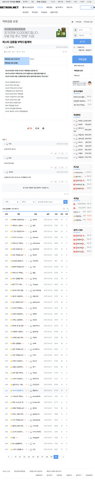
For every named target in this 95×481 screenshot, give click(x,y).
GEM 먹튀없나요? (18, 408)
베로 (33, 225)
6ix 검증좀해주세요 (18, 443)
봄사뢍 (34, 231)
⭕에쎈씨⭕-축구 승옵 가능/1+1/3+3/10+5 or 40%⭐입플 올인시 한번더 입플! (80, 188)
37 (42, 457)
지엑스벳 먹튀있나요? (18, 396)
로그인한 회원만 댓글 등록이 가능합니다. (36, 188)
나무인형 (35, 426)
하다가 (80, 142)
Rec (10, 158)
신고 (52, 153)
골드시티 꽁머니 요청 (79, 177)
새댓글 (76, 198)
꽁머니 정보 (78, 230)
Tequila (35, 284)
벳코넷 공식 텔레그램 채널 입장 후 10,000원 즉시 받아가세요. (80, 97)
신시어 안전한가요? (18, 432)
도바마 (10, 172)
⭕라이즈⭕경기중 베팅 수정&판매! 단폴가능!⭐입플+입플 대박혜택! (80, 252)
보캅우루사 (36, 326)
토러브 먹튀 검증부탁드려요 (18, 290)
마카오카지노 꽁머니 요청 (79, 173)
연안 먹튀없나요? (18, 349)
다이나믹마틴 (36, 432)
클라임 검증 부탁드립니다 (18, 426)
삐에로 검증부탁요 (18, 220)
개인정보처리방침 (19, 471)
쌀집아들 (35, 332)
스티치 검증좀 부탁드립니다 (18, 449)
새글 (32, 2)
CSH (34, 355)
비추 (66, 214)
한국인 (34, 279)
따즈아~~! (77, 212)
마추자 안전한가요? (18, 361)
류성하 (34, 308)
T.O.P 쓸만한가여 (18, 231)
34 (29, 457)
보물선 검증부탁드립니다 (18, 367)
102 (9, 144)
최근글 (76, 167)
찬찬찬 (34, 320)
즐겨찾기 (25, 2)
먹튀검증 (78, 22)
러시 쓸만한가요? (18, 302)
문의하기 (78, 475)
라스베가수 (36, 349)
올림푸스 (11, 47)
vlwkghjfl (35, 438)
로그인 (53, 2)
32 (20, 457)
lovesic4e (36, 402)
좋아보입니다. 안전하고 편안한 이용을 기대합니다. (76, 208)
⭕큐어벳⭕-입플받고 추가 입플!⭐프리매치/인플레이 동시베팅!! (80, 244)
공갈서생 (35, 296)
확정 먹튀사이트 (79, 66)
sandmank (36, 420)
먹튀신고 (77, 76)
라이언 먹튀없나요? (18, 308)
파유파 (80, 124)
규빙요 (34, 373)
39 (51, 457)
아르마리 (35, 261)
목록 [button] (65, 52)
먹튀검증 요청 (88, 22)
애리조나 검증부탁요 (18, 225)
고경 (33, 267)
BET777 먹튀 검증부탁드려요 (18, 284)
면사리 (80, 150)
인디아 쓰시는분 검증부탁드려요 (18, 237)
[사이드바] (94, 7)
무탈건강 (81, 135)
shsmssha (36, 243)
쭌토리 (34, 408)
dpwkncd (35, 414)
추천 (61, 214)
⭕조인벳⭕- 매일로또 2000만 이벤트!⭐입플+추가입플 (80, 248)
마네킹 (80, 121)
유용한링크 (39, 475)
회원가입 (60, 2)
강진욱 (34, 220)
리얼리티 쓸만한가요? (18, 332)
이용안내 (69, 475)
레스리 (34, 361)
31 (15, 457)
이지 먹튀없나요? (18, 420)
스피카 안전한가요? (18, 379)
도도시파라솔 (36, 290)
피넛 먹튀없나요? (18, 255)
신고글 (89, 2)
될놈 (33, 273)
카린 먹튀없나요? (18, 355)
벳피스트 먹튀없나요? (18, 273)
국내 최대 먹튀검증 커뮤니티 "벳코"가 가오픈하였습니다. (80, 105)
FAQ (75, 2)
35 (33, 457)
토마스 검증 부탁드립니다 (18, 414)
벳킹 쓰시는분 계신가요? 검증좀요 (18, 402)
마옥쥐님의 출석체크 (80, 185)
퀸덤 (13, 438)
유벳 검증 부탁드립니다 (18, 373)
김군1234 (35, 249)
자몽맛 (80, 153)
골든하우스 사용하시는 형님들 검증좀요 (18, 385)
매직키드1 (35, 379)
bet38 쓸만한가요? (18, 261)
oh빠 (34, 343)
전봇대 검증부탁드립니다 (18, 314)
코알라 (34, 337)
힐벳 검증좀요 (16, 343)
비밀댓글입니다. (78, 216)
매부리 (34, 255)
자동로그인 (80, 47)
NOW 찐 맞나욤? (18, 326)
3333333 (35, 385)
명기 (33, 367)
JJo (33, 443)
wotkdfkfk (36, 396)
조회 (56, 214)
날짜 (48, 214)
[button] (7, 33)
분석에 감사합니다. (76, 204)
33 (24, 457)
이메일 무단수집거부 (35, 471)
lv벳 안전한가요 (17, 249)
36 (38, 457)
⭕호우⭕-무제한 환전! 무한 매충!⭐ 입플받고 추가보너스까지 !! (80, 180)
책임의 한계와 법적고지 (53, 471)
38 (47, 457)
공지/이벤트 (78, 91)
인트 (33, 449)
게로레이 (81, 157)
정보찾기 (68, 2)
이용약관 (59, 475)
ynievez (35, 237)
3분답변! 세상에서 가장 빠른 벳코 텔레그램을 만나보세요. (80, 101)
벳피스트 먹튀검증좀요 (18, 243)
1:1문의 (82, 2)
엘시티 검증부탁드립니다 (18, 296)
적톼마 (34, 314)
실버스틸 (81, 139)
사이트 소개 (6, 471)
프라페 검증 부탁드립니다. (18, 337)
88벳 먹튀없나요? (18, 267)
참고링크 (49, 475)
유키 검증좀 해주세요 (18, 279)
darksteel (36, 302)
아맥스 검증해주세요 (18, 320)
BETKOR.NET (9, 7)
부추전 (80, 146)
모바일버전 (89, 475)
